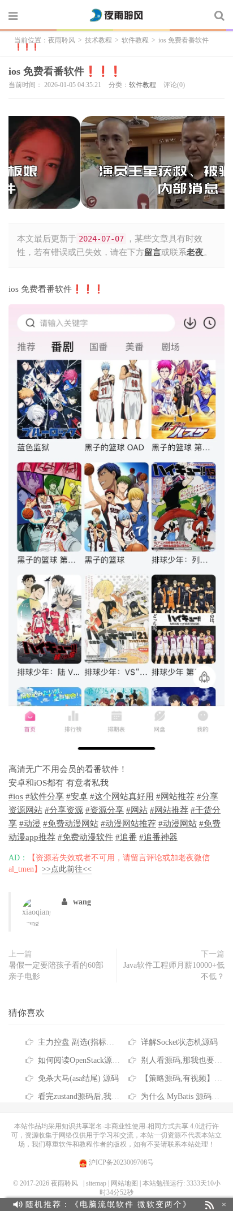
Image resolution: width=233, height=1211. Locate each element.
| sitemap (94, 1183)
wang (82, 902)
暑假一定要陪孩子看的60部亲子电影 (55, 971)
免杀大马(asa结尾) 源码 (78, 1078)
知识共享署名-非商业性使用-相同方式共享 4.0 (130, 1126)
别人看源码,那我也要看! (183, 1060)
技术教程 (98, 40)
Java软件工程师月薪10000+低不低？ (174, 971)
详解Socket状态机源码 (179, 1042)
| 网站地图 (123, 1183)
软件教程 (135, 40)
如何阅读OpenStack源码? (80, 1060)
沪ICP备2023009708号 (120, 1162)
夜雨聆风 (116, 15)
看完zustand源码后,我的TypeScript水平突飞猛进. (121, 1096)
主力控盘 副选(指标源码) (81, 1042)
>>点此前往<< (67, 869)
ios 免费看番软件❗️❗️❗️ (65, 71)
